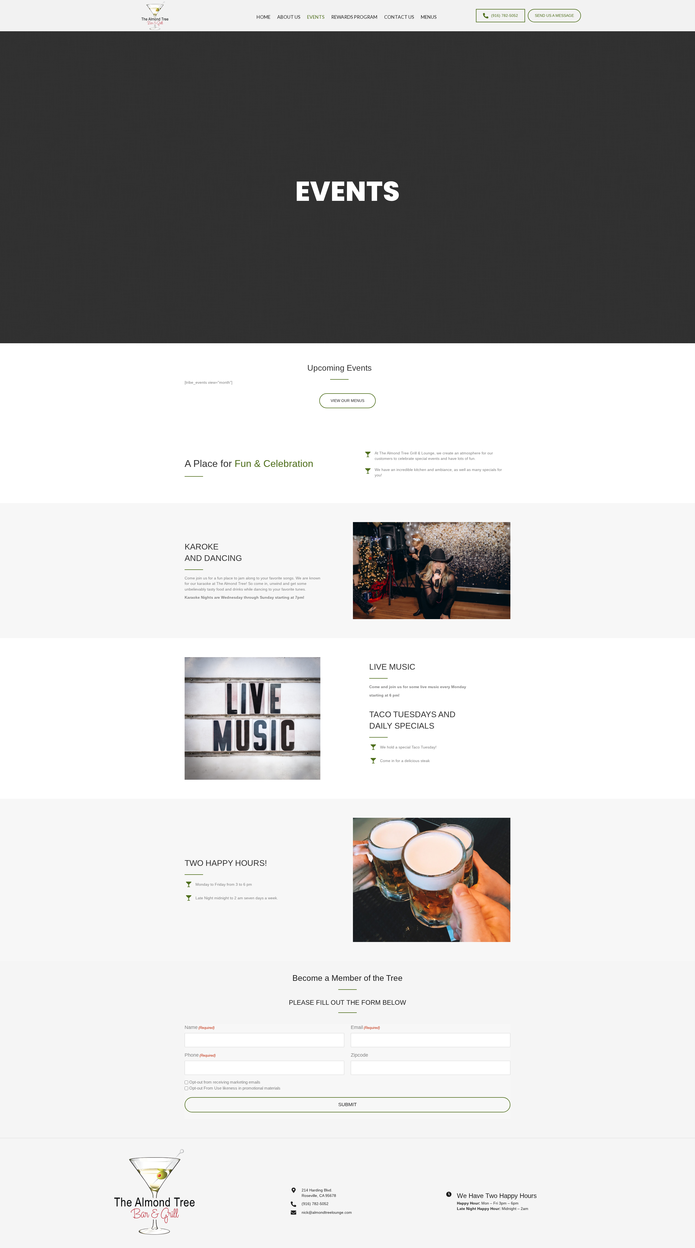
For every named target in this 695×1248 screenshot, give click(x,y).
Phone (200, 1055)
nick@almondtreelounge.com (327, 1212)
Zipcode (359, 1055)
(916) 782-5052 (315, 1204)
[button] (347, 400)
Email (365, 1027)
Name (199, 1027)
